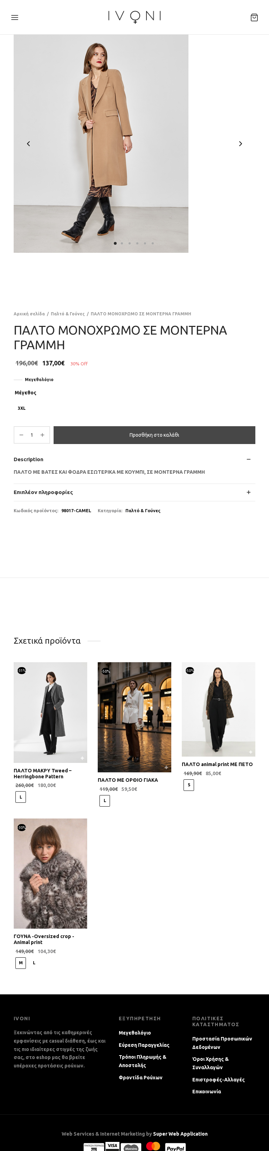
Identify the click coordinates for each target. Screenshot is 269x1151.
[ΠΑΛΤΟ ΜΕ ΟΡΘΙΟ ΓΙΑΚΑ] (134, 717)
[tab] (134, 459)
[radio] (21, 408)
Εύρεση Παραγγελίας (144, 1045)
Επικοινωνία (206, 1091)
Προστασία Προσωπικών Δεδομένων (222, 1043)
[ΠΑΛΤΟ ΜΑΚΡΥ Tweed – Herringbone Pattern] (50, 712)
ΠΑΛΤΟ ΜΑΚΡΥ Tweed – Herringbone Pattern (42, 773)
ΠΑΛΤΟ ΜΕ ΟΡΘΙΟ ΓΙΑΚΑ (128, 780)
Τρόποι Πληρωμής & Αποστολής (142, 1061)
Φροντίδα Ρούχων (141, 1077)
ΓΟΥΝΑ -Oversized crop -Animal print (44, 939)
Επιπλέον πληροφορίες (43, 492)
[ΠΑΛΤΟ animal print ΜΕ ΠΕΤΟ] (218, 709)
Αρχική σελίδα (29, 314)
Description (28, 459)
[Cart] (254, 17)
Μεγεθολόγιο (39, 379)
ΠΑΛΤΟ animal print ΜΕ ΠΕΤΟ (217, 764)
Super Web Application (180, 1134)
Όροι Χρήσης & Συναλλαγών (210, 1063)
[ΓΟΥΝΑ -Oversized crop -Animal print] (50, 873)
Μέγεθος (25, 392)
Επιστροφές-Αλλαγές (218, 1079)
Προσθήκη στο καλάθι (154, 435)
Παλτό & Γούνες (68, 314)
